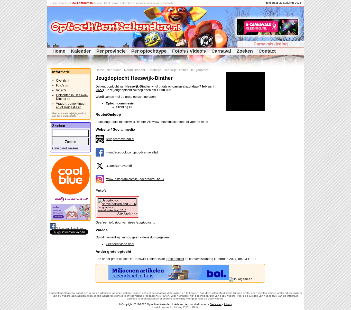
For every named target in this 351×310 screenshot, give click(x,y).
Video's (61, 90)
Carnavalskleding (271, 44)
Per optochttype (149, 51)
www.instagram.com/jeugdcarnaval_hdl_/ (135, 179)
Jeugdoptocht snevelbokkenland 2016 (112, 209)
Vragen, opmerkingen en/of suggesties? (71, 105)
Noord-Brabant (134, 70)
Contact (267, 51)
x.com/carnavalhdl (119, 166)
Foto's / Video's (189, 51)
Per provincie (111, 51)
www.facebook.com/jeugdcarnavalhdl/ (132, 152)
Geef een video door (120, 244)
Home (58, 51)
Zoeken (245, 51)
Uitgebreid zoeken (65, 148)
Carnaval (221, 51)
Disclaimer (215, 304)
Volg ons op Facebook (69, 228)
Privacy (228, 304)
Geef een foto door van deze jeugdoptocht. (125, 222)
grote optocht (175, 259)
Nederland (114, 70)
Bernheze (154, 70)
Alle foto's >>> (127, 213)
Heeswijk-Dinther (176, 70)
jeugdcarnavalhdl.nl (120, 139)
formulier (169, 3)
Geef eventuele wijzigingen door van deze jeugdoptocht (69, 114)
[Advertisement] (286, 145)
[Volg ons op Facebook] (53, 228)
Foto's (60, 85)
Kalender (81, 51)
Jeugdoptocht (199, 70)
